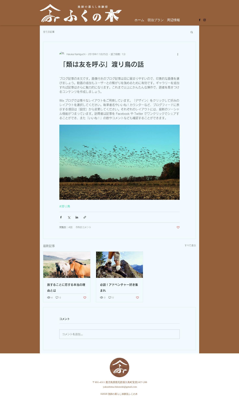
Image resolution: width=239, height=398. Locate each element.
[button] (191, 32)
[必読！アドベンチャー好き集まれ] (119, 265)
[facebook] (199, 20)
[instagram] (204, 20)
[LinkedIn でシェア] (76, 217)
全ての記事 (48, 32)
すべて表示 (190, 245)
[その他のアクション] (178, 54)
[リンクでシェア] (84, 217)
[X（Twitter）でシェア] (68, 217)
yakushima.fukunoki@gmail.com (120, 387)
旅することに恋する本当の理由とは (66, 287)
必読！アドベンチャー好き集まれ (119, 287)
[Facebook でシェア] (60, 217)
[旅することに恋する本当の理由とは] (66, 265)
